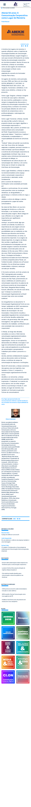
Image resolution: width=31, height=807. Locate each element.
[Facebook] (23, 46)
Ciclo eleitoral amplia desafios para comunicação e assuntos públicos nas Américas (12, 575)
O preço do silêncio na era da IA (10, 533)
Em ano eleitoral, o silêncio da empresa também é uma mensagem (15, 540)
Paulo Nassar (5, 21)
